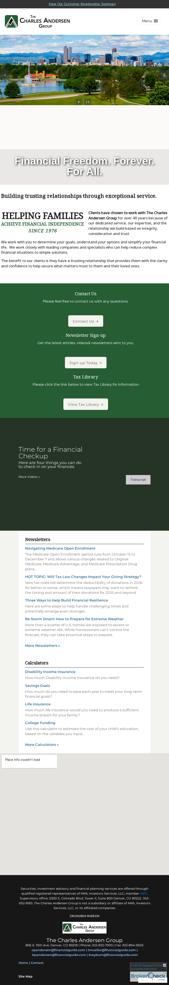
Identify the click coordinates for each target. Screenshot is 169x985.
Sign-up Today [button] (83, 363)
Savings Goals (37, 686)
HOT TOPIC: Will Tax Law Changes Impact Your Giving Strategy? (83, 577)
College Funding (40, 723)
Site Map (25, 976)
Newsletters (37, 539)
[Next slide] (164, 75)
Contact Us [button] (83, 321)
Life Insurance (38, 704)
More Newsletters (42, 646)
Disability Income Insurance (50, 672)
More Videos (29, 476)
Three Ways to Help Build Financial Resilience (66, 600)
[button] (150, 21)
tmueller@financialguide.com (112, 950)
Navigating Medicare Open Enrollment (60, 548)
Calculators (36, 663)
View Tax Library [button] (83, 404)
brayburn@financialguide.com (113, 955)
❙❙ (88, 101)
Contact (37, 963)
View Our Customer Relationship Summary (82, 4)
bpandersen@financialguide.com (59, 955)
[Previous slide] (5, 75)
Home (23, 963)
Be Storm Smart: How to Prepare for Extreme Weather (74, 619)
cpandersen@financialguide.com (58, 950)
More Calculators (42, 745)
